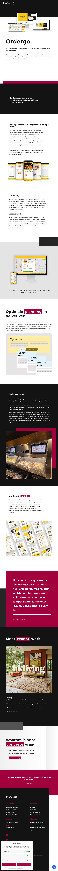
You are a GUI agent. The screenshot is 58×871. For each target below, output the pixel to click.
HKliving (9, 698)
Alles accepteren (9, 864)
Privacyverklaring (20, 868)
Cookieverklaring (12, 868)
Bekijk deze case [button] (12, 711)
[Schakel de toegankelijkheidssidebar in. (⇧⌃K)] (54, 867)
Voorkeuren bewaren (24, 864)
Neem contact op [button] (15, 758)
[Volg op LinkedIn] (7, 840)
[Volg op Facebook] (7, 835)
